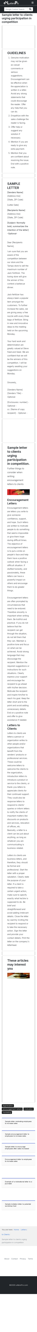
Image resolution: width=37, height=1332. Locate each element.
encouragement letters (12, 1109)
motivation (28, 1109)
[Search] (30, 9)
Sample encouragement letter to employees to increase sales (17, 1135)
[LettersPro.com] (11, 2)
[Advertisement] (18, 37)
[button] (32, 3)
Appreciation (8, 1106)
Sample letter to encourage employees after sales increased (17, 1148)
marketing (7, 1112)
